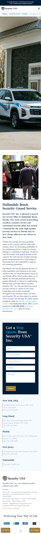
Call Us (6, 530)
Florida (24, 14)
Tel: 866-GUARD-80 (11, 464)
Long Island (8, 416)
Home (5, 14)
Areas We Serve (14, 14)
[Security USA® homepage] (9, 8)
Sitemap (16, 508)
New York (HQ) (10, 401)
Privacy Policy (7, 508)
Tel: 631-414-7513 (10, 426)
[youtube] (20, 531)
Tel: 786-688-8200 (11, 441)
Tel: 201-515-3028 (11, 454)
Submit (11, 388)
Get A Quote (34, 530)
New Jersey (8, 447)
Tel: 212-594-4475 (11, 410)
